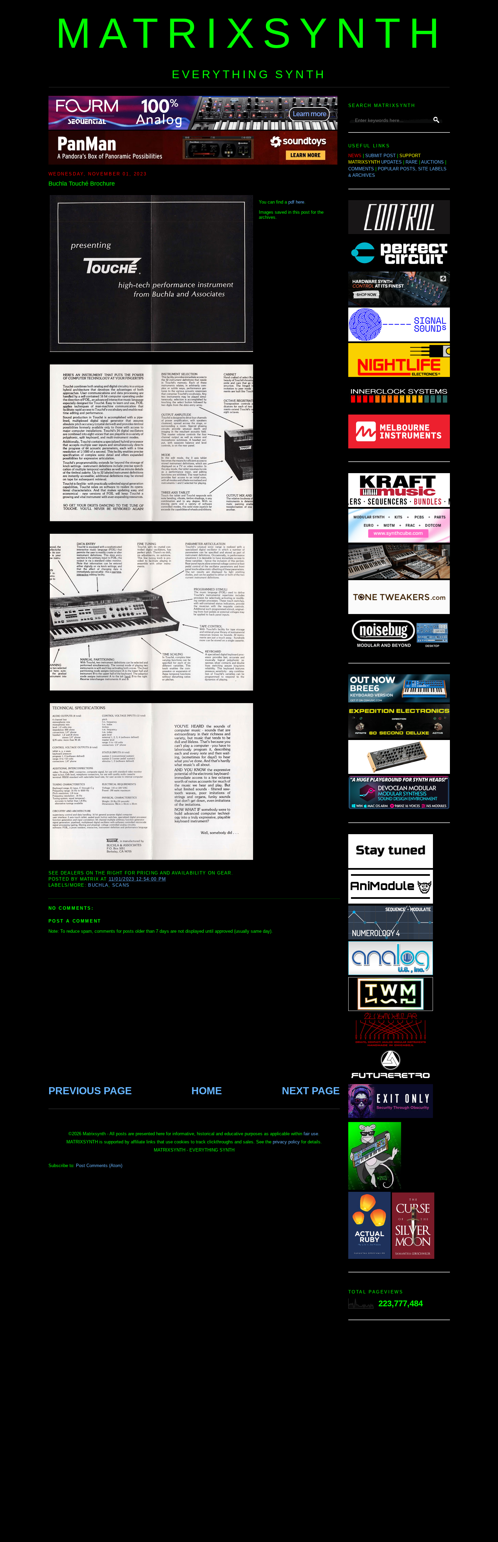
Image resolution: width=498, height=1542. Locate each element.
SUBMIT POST (380, 155)
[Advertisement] (399, 1433)
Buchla (98, 885)
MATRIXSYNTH (252, 33)
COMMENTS (361, 168)
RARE (412, 162)
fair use (311, 1133)
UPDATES (391, 162)
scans (121, 885)
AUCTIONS (432, 162)
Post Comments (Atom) (99, 1165)
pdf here (296, 202)
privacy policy (286, 1141)
